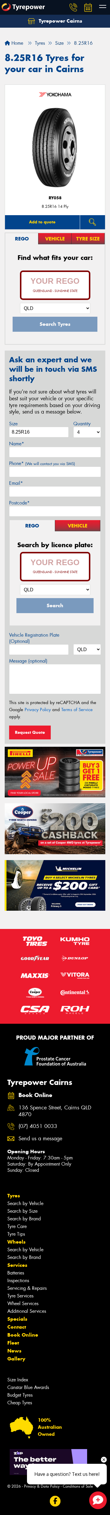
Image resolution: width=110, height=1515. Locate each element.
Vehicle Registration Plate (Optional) (34, 638)
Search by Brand (24, 1219)
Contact (16, 1327)
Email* (16, 483)
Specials (17, 1319)
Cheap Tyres (19, 1403)
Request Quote (30, 732)
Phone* (42, 463)
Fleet (13, 1343)
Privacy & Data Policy (42, 1486)
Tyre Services (20, 1296)
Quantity (82, 424)
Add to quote (42, 222)
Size (13, 424)
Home (16, 43)
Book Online (22, 1335)
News (14, 1351)
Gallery (16, 1358)
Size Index (17, 1380)
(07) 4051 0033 (37, 1126)
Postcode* (19, 503)
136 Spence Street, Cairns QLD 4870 (54, 1111)
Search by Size (22, 1211)
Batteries (15, 1273)
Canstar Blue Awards (28, 1387)
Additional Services (26, 1311)
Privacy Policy (38, 710)
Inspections (18, 1280)
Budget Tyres (20, 1395)
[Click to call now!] (73, 7)
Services (17, 1265)
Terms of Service (77, 710)
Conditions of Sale (78, 1486)
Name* (16, 444)
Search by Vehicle (25, 1203)
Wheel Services (22, 1303)
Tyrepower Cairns (59, 21)
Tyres (13, 1195)
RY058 (55, 197)
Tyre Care (17, 1226)
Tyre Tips (16, 1234)
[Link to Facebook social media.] (55, 1501)
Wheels (16, 1242)
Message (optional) (28, 661)
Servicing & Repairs (27, 1288)
